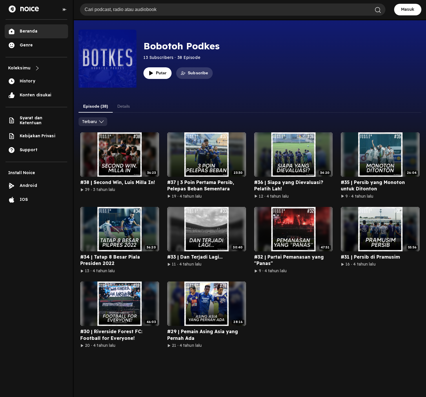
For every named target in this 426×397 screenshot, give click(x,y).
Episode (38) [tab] (95, 106)
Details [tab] (123, 106)
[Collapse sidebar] (64, 9)
